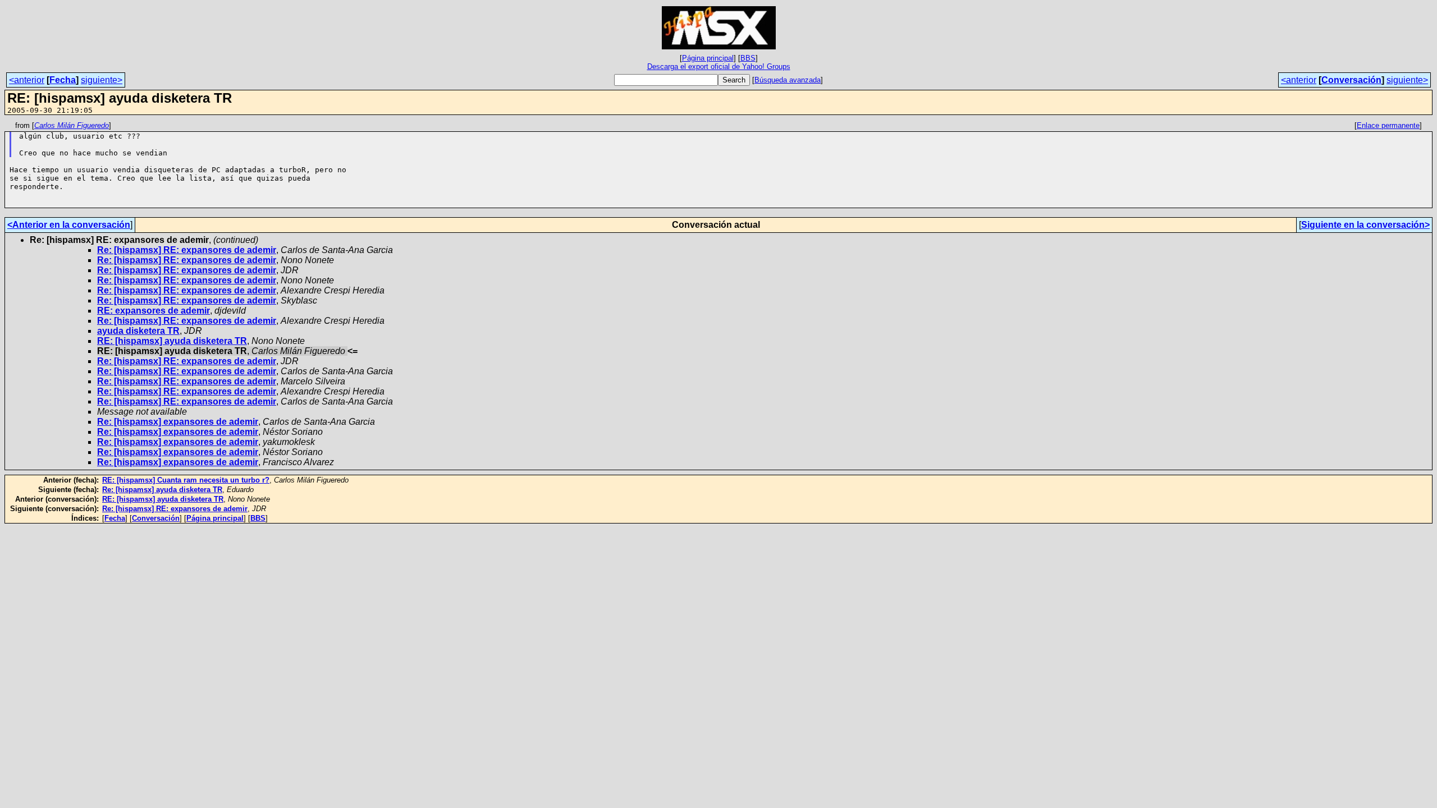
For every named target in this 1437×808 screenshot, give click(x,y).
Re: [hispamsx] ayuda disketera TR (162, 489)
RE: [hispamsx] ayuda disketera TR (172, 341)
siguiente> (101, 80)
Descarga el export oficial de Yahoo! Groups (718, 66)
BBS (748, 58)
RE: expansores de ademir (153, 310)
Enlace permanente (1388, 125)
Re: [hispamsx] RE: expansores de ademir (186, 250)
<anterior (26, 80)
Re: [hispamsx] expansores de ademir (177, 421)
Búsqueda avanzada (787, 80)
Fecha (62, 80)
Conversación (1351, 80)
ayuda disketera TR (138, 331)
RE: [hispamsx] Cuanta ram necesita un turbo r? (185, 480)
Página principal (708, 58)
